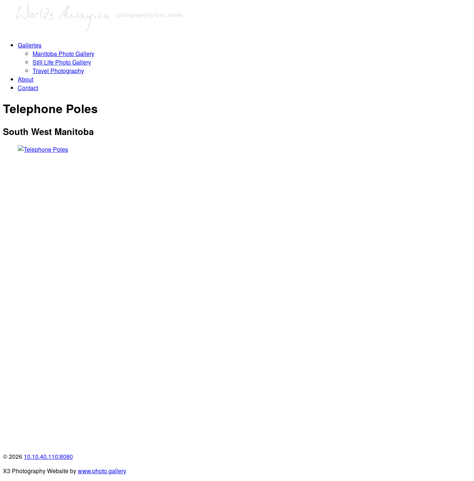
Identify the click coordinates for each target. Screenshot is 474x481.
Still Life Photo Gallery (62, 62)
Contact (28, 87)
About (25, 79)
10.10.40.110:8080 (48, 456)
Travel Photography (58, 70)
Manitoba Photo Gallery (63, 53)
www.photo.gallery (102, 471)
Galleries (29, 45)
